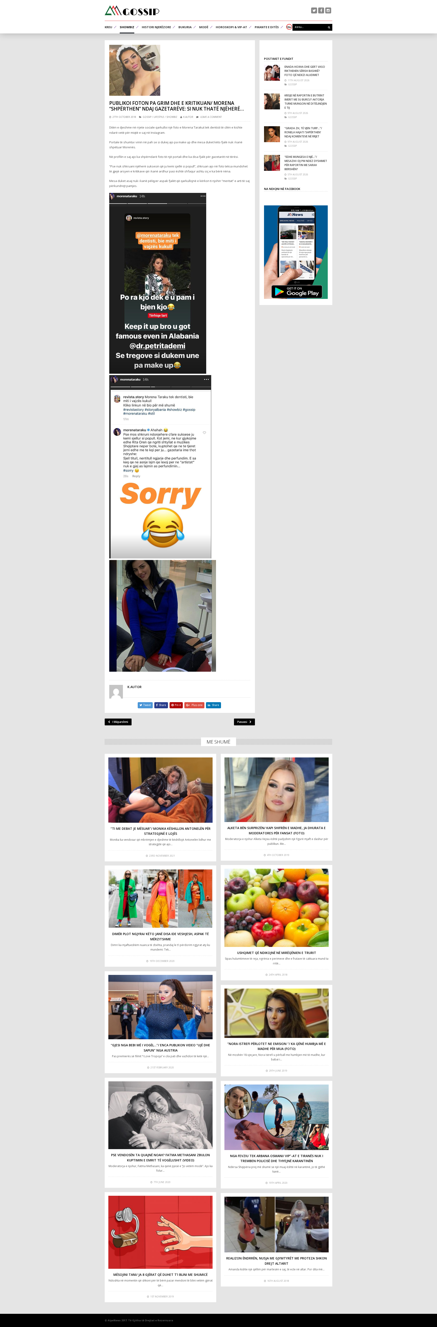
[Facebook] (321, 10)
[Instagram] (328, 10)
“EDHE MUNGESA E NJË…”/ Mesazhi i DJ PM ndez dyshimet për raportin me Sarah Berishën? (306, 163)
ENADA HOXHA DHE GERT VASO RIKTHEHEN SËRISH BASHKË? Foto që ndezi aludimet (305, 71)
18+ (288, 27)
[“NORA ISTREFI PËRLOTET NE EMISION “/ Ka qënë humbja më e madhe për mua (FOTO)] (276, 1013)
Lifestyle (159, 117)
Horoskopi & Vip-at (231, 27)
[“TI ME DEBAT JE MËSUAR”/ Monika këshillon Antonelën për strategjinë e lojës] (160, 790)
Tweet (147, 705)
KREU (108, 27)
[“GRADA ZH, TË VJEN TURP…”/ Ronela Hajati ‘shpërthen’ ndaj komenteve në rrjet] (272, 134)
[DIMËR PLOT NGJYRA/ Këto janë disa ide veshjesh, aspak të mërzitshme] (160, 898)
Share (162, 705)
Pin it (178, 705)
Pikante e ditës (267, 27)
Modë (203, 27)
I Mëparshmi (120, 722)
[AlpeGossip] (132, 10)
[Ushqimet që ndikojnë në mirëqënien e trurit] (276, 908)
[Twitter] (314, 10)
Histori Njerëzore (156, 27)
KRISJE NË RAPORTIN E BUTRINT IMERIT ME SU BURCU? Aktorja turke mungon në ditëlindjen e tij (306, 101)
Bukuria (185, 27)
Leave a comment (211, 117)
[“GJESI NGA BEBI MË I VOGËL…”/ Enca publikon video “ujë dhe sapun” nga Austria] (160, 1007)
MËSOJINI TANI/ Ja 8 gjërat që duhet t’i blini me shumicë (160, 1274)
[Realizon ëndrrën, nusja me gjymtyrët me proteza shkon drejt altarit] (276, 1224)
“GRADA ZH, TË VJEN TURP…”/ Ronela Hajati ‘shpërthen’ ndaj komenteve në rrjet (303, 132)
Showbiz (127, 27)
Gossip (147, 117)
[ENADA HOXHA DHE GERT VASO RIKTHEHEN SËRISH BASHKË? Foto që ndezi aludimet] (272, 73)
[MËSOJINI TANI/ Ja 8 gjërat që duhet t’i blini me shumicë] (160, 1232)
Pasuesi (242, 722)
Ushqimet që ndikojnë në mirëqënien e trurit (276, 953)
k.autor (188, 117)
